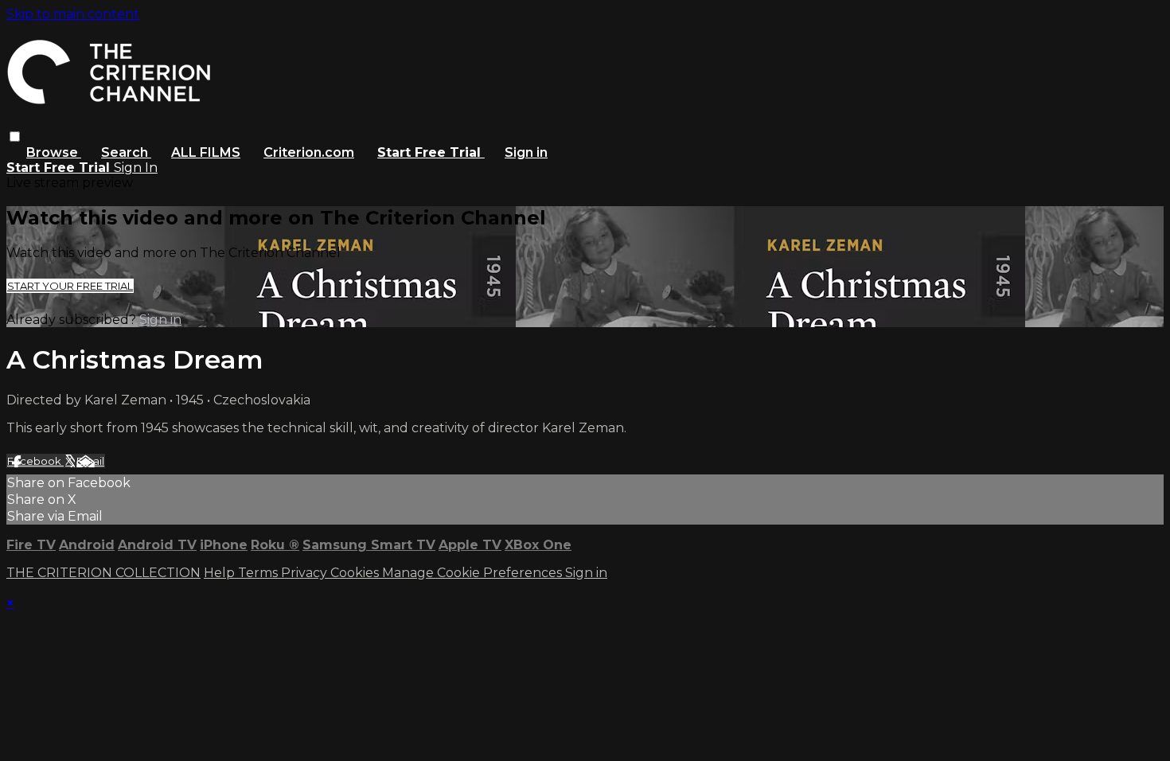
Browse (53, 152)
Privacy (305, 572)
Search (126, 152)
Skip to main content (72, 13)
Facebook (35, 461)
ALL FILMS (205, 152)
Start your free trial (70, 285)
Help (221, 572)
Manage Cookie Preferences (473, 572)
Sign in (526, 152)
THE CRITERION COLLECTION (103, 572)
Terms (259, 572)
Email (90, 461)
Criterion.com (308, 152)
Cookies (356, 572)
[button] (15, 136)
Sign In (136, 167)
